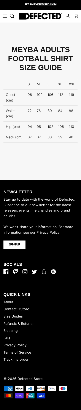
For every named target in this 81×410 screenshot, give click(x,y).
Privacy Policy (15, 345)
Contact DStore (16, 309)
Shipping (10, 330)
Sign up (14, 244)
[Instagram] (24, 271)
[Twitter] (34, 271)
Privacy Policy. (48, 232)
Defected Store (30, 379)
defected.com (46, 4)
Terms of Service (17, 352)
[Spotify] (53, 271)
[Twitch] (15, 271)
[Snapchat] (43, 271)
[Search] (14, 16)
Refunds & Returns (18, 323)
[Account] (66, 16)
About (8, 302)
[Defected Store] (40, 16)
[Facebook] (5, 271)
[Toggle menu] (5, 16)
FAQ (6, 338)
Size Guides (13, 316)
